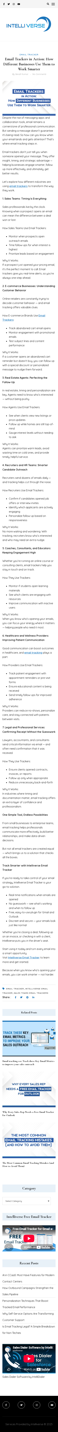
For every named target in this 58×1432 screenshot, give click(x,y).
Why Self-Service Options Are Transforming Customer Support (28, 1317)
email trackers (18, 186)
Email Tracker (29, 54)
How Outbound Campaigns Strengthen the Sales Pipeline (27, 1291)
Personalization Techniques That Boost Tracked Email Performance (25, 1304)
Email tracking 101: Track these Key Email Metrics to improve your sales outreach (28, 1063)
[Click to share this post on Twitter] (21, 997)
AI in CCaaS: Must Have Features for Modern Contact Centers (28, 1278)
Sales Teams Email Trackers (31, 993)
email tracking (33, 652)
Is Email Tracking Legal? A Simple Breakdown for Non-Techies (28, 1329)
